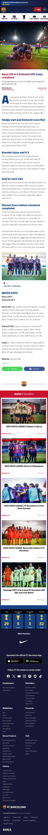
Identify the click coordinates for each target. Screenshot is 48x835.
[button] (4, 266)
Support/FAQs (7, 754)
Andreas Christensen (32, 693)
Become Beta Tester (9, 756)
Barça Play (6, 743)
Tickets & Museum (9, 746)
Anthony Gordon (30, 721)
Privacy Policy (17, 817)
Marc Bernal (6, 729)
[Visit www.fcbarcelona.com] (3, 10)
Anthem (28, 748)
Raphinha (28, 715)
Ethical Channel (30, 743)
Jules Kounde (29, 698)
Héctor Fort (29, 704)
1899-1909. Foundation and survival (8, 792)
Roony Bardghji (30, 718)
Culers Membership (9, 740)
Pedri (4, 715)
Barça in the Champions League (9, 799)
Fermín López (7, 718)
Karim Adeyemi (30, 723)
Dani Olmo (6, 726)
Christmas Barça (8, 762)
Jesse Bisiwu (29, 726)
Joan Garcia (6, 690)
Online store (7, 751)
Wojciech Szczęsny (9, 687)
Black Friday (7, 759)
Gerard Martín (29, 696)
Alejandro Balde (30, 687)
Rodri (4, 731)
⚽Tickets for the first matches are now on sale (15, 3)
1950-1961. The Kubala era (7, 785)
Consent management (29, 820)
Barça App (6, 748)
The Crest (28, 746)
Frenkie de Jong (8, 723)
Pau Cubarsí (29, 690)
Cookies (26, 817)
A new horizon (7, 771)
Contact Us (7, 820)
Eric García (28, 701)
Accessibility (34, 817)
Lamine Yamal (29, 712)
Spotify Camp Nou (31, 740)
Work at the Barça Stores (31, 752)
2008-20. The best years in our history (9, 774)
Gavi (4, 712)
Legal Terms (7, 817)
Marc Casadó (7, 721)
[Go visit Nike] (24, 641)
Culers (37, 9)
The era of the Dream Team (9, 780)
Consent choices (8, 823)
